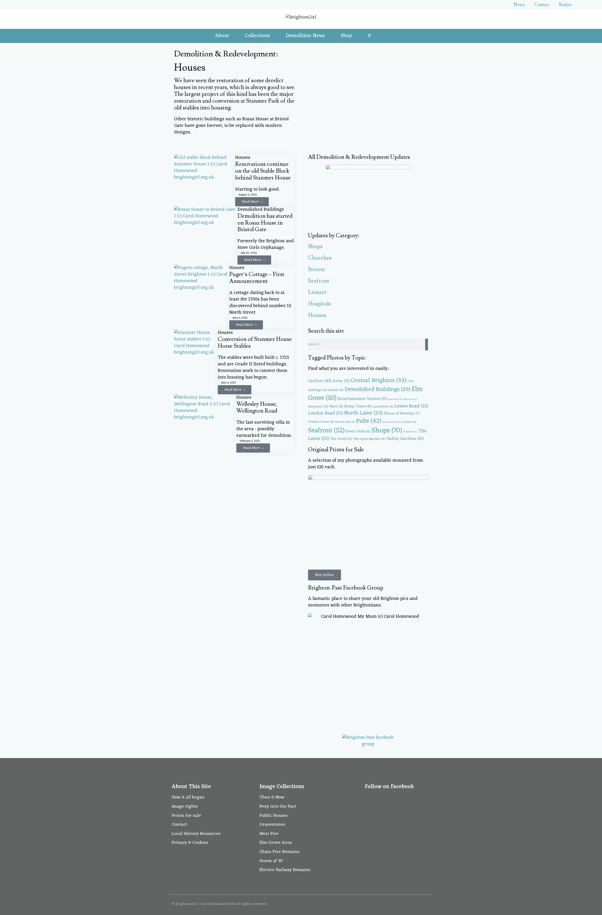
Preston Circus (321, 422)
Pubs (368, 421)
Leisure (317, 292)
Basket (565, 5)
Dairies (336, 390)
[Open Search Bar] (384, 36)
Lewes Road (411, 406)
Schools (409, 422)
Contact (542, 5)
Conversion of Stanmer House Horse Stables (255, 343)
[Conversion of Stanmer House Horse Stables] (196, 352)
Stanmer (410, 432)
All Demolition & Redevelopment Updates (359, 157)
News (519, 5)
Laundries (383, 406)
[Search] (426, 344)
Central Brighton (378, 380)
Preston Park (345, 422)
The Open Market (369, 439)
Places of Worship (402, 413)
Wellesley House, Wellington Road (256, 407)
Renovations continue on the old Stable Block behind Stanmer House (263, 170)
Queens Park (391, 422)
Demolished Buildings (261, 209)
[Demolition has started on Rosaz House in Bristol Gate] (206, 223)
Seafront (318, 281)
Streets (316, 269)
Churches (320, 258)
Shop (346, 35)
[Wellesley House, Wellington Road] (205, 417)
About (222, 35)
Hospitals (319, 303)
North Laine (363, 413)
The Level (341, 439)
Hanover (410, 399)
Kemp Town (358, 406)
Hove (336, 406)
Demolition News (305, 35)
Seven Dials (358, 431)
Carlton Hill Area (329, 381)
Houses (242, 157)
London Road (325, 413)
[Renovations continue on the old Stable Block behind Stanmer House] (204, 177)
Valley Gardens (405, 439)
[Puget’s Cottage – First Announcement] (201, 287)
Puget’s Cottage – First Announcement (256, 278)
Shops (315, 246)
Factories (395, 399)
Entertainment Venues (361, 399)
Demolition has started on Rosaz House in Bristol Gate (265, 222)
